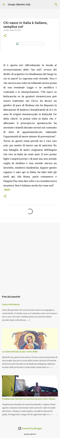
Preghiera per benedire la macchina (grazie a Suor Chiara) (28, 399)
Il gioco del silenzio (11, 304)
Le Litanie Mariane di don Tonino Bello (20, 352)
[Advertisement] (30, 257)
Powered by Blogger (31, 428)
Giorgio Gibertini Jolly (19, 4)
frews (7, 190)
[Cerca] (56, 4)
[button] (5, 36)
